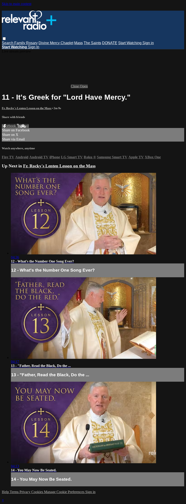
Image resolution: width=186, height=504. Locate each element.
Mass (78, 43)
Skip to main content (16, 4)
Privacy (25, 492)
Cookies (37, 492)
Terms (15, 492)
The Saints (92, 43)
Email (24, 126)
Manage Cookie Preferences (64, 492)
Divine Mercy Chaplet (56, 43)
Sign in (148, 43)
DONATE (109, 43)
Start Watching (130, 43)
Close (75, 86)
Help (6, 492)
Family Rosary (26, 43)
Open (84, 86)
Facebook (9, 126)
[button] (4, 38)
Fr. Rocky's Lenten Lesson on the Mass (27, 108)
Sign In (33, 47)
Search (8, 43)
